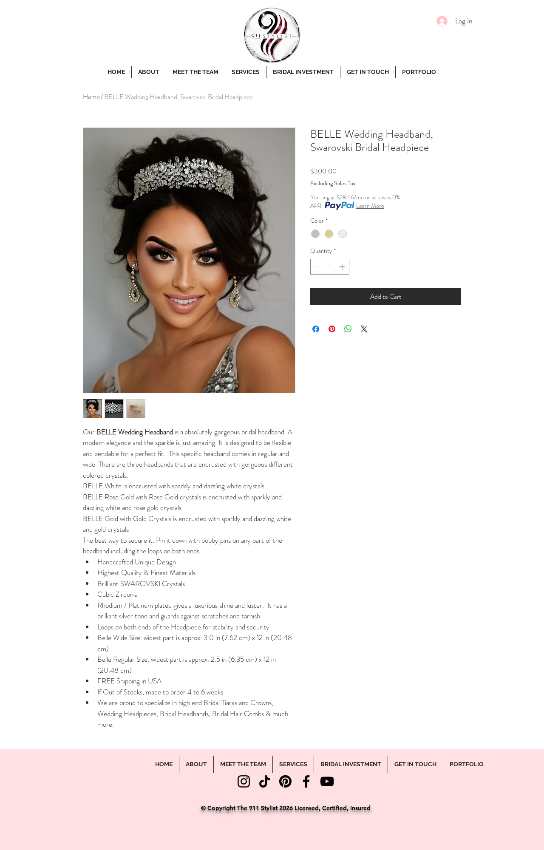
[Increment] (342, 266)
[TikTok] (264, 781)
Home (91, 97)
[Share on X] (364, 329)
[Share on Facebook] (316, 329)
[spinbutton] (329, 266)
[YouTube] (327, 781)
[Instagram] (243, 781)
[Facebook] (306, 781)
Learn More (370, 205)
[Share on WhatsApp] (348, 329)
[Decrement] (317, 266)
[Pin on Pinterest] (332, 329)
